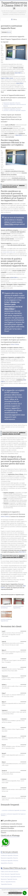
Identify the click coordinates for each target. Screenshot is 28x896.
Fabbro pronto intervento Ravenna (9, 871)
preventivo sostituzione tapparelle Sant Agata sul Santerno (13, 814)
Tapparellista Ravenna (6, 884)
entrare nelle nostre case (9, 252)
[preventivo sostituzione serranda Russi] (6, 601)
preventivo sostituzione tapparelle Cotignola (14, 110)
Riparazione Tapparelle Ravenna (9, 879)
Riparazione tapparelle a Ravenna (11, 103)
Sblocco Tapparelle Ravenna (8, 881)
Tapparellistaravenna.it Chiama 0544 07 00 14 (14, 5)
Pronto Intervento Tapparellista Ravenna (11, 876)
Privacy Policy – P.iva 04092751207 (14, 894)
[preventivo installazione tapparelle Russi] (6, 614)
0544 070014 (18, 73)
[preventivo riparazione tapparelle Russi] (18, 601)
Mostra (9, 32)
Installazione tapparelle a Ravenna (12, 109)
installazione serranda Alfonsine (11, 824)
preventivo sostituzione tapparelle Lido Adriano (13, 810)
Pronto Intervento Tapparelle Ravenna (10, 874)
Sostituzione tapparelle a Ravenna (9, 860)
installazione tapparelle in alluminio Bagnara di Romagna (13, 827)
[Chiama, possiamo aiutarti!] (25, 893)
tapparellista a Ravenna (7, 863)
